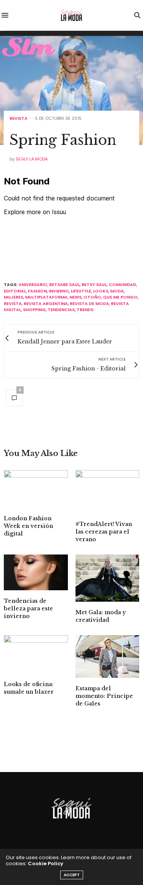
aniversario (33, 284)
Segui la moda (32, 159)
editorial (15, 291)
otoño (92, 297)
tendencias (61, 310)
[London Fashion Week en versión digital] (36, 489)
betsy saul (94, 284)
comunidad (122, 284)
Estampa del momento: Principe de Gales (104, 696)
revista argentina (46, 303)
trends (85, 310)
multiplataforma (46, 297)
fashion (37, 291)
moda (117, 291)
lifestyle (81, 291)
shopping (34, 310)
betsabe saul (64, 284)
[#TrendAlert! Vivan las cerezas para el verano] (108, 491)
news (75, 297)
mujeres (13, 297)
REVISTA (18, 118)
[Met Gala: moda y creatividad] (108, 578)
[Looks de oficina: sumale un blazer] (36, 654)
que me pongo (120, 297)
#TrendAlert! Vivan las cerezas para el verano (104, 532)
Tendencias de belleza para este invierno (28, 608)
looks (100, 291)
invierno (59, 291)
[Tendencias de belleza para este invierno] (36, 572)
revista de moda (89, 303)
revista (13, 303)
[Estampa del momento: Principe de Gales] (108, 656)
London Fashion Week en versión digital (28, 526)
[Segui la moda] (71, 15)
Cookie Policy (45, 863)
